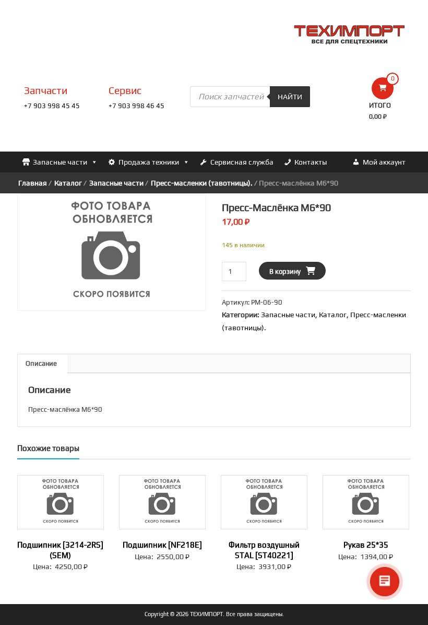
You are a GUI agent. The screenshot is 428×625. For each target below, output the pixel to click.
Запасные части (60, 162)
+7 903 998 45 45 (52, 106)
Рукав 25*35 (365, 544)
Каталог (68, 183)
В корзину (285, 271)
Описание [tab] (41, 363)
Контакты (310, 162)
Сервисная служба (242, 162)
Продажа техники (148, 162)
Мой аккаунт (384, 162)
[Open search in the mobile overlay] (250, 96)
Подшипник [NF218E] (162, 544)
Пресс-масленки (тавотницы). (202, 183)
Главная (32, 183)
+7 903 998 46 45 (136, 106)
